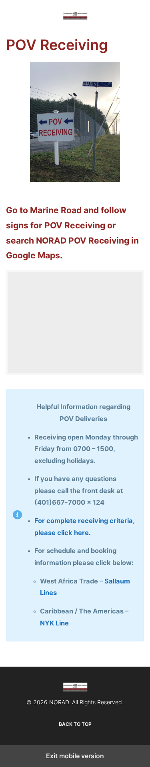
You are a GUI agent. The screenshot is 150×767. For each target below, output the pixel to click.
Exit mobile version (75, 756)
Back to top (75, 724)
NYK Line (54, 623)
